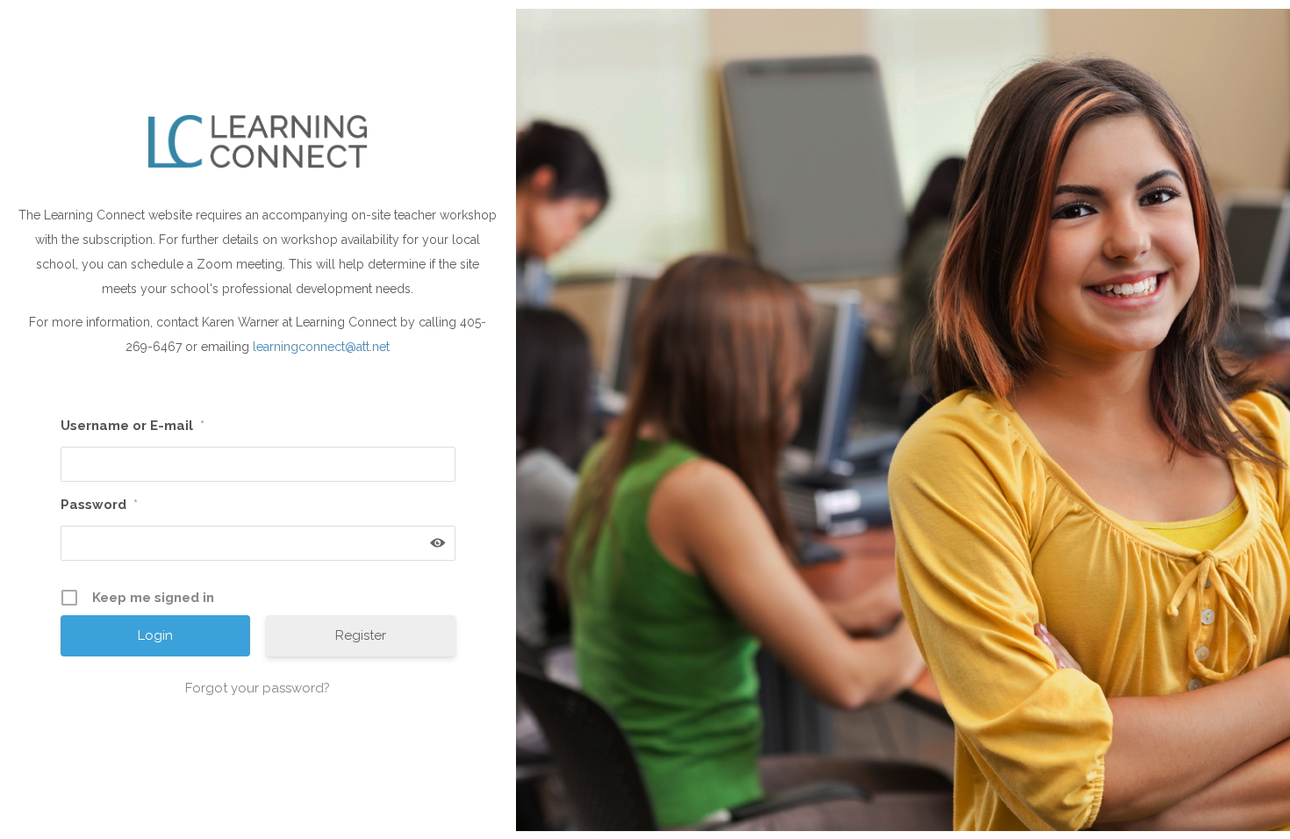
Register (360, 635)
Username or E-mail (132, 426)
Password (99, 505)
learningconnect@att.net (321, 347)
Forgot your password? (257, 688)
